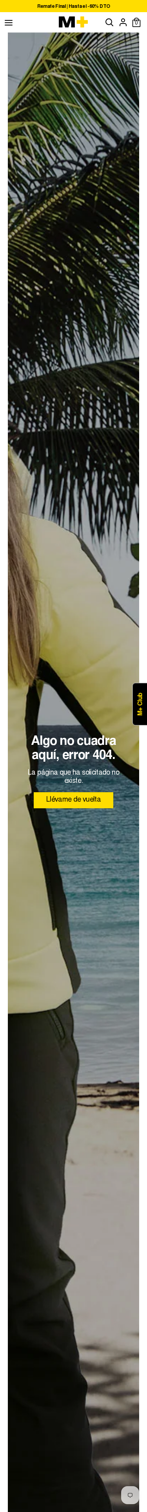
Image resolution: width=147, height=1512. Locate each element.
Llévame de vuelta (73, 800)
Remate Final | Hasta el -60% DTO (73, 6)
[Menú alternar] (8, 22)
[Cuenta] (123, 22)
